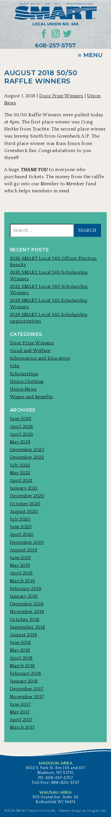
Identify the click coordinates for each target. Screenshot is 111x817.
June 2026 (20, 418)
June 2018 (20, 642)
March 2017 (22, 727)
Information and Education (40, 358)
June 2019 (20, 557)
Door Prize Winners (61, 95)
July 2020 (20, 519)
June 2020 (21, 526)
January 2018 (24, 681)
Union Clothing (27, 381)
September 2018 (27, 627)
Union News (23, 389)
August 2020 (24, 511)
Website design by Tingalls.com (83, 810)
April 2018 (21, 658)
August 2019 (23, 550)
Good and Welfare (30, 350)
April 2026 (21, 426)
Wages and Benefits (31, 396)
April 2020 (22, 534)
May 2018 (20, 650)
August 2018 (23, 634)
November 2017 (27, 696)
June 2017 (20, 704)
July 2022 (20, 465)
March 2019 (22, 581)
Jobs (15, 366)
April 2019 (21, 573)
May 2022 (20, 472)
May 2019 (20, 565)
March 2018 (22, 665)
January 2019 (24, 596)
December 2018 (27, 604)
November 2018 (27, 611)
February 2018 (25, 673)
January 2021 (24, 488)
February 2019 (25, 588)
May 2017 (20, 712)
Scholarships (24, 373)
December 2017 (26, 688)
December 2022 (27, 457)
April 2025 (21, 434)
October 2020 (25, 503)
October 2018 (25, 619)
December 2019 (27, 542)
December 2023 (27, 449)
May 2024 (20, 442)
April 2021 (21, 480)
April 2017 (21, 719)
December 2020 (27, 495)
